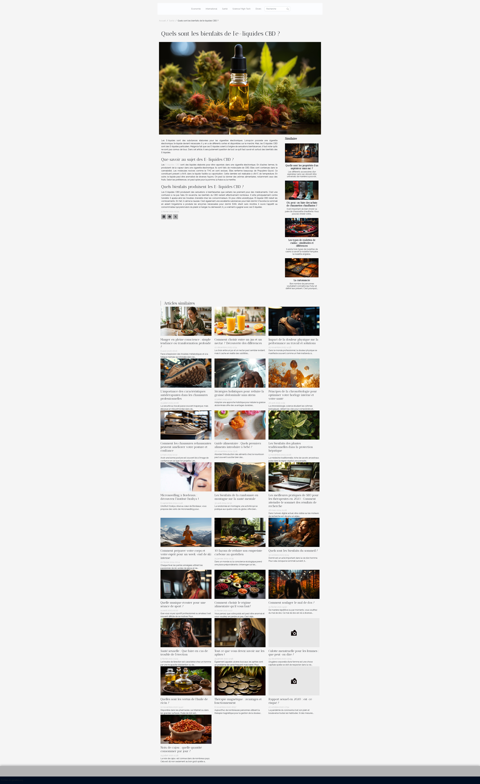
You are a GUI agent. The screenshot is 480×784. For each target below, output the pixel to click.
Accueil (162, 20)
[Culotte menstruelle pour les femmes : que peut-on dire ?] (294, 632)
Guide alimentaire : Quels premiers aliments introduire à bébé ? (237, 445)
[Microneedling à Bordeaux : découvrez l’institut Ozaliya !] (186, 477)
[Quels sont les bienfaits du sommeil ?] (294, 532)
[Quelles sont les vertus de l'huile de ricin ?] (186, 681)
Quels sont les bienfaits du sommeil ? (293, 550)
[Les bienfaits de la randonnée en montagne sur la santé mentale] (240, 477)
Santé (225, 9)
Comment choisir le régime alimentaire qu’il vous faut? (232, 604)
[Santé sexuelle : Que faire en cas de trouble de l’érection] (186, 632)
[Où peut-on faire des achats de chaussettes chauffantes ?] (301, 190)
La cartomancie (302, 280)
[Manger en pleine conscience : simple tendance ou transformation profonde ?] (186, 321)
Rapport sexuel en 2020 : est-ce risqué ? (290, 701)
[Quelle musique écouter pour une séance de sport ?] (186, 584)
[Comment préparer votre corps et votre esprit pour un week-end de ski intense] (186, 532)
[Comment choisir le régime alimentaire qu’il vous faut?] (240, 584)
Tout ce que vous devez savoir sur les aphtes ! (239, 652)
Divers (258, 9)
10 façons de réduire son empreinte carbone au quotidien (238, 552)
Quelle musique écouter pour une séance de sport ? (183, 604)
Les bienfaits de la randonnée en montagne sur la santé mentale (236, 497)
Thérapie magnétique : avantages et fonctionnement (238, 701)
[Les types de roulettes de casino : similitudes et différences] (301, 227)
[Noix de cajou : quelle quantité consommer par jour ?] (186, 729)
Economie (196, 9)
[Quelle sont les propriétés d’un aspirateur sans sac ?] (301, 153)
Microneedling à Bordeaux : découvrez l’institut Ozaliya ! (179, 497)
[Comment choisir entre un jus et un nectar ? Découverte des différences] (240, 321)
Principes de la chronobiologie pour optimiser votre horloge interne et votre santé (292, 395)
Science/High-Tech (241, 9)
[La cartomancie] (301, 267)
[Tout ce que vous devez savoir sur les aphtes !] (240, 632)
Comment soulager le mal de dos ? (291, 602)
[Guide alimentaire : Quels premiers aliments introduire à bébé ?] (240, 425)
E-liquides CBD (172, 165)
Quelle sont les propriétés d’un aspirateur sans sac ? (302, 167)
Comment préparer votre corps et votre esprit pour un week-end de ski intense (185, 554)
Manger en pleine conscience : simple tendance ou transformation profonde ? (185, 343)
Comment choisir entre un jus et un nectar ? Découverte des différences (238, 341)
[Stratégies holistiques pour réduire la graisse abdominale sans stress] (240, 373)
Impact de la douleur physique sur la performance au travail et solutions (293, 341)
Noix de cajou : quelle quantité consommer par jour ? (181, 749)
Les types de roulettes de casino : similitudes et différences (301, 243)
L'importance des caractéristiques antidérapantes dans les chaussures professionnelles (184, 395)
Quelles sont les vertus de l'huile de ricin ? (184, 701)
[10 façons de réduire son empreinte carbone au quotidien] (240, 532)
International (211, 9)
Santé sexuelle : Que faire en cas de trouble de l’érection (184, 652)
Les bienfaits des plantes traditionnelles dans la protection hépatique (290, 446)
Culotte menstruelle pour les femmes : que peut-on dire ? (293, 652)
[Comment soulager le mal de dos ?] (294, 584)
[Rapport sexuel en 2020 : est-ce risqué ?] (294, 681)
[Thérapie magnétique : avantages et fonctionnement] (240, 681)
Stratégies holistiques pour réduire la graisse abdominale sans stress (239, 393)
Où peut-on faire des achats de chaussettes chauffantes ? (301, 204)
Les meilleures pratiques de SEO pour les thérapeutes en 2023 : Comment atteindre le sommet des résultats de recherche (293, 500)
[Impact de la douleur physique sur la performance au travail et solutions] (294, 321)
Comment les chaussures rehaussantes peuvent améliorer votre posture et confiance (185, 446)
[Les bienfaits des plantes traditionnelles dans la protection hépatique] (294, 425)
